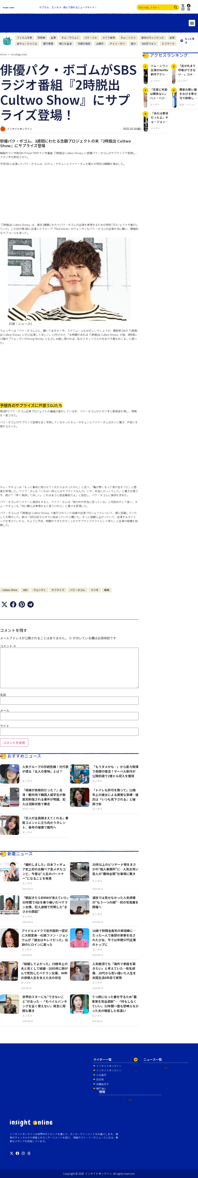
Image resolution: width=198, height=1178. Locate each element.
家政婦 (41, 37)
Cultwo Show (9, 590)
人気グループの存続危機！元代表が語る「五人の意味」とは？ (45, 769)
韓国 (106, 590)
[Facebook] (188, 5)
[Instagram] (183, 9)
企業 (53, 37)
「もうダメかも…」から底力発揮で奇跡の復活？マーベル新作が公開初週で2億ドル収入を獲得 (115, 771)
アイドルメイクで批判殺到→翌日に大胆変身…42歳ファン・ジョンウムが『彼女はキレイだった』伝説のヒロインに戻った (45, 937)
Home (3, 54)
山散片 (100, 43)
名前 (3, 694)
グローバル (28, 809)
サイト (4, 725)
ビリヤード (168, 43)
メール (4, 710)
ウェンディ (39, 590)
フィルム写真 (24, 37)
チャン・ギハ (117, 43)
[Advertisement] (69, 196)
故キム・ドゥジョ (27, 43)
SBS (25, 590)
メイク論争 (108, 37)
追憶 (172, 37)
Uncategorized (19, 54)
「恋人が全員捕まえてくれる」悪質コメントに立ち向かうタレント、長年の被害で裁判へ (45, 822)
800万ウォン (149, 43)
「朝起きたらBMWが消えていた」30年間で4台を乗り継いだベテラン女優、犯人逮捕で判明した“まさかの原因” (45, 904)
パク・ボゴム (77, 590)
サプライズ (58, 590)
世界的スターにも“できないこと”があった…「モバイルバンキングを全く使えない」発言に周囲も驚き (44, 1003)
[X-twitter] (183, 5)
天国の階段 (84, 43)
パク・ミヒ (90, 37)
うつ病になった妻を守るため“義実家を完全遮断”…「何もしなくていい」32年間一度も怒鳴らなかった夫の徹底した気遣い (115, 1003)
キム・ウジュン (70, 37)
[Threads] (188, 9)
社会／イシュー (187, 104)
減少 (133, 43)
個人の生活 (65, 43)
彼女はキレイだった (152, 37)
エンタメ (27, 781)
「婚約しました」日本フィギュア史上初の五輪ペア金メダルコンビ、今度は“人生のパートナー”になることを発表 (44, 871)
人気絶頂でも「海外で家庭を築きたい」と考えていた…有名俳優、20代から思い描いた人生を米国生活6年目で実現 (114, 970)
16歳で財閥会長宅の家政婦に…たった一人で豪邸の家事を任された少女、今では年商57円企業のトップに (114, 937)
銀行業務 (48, 43)
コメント (8, 645)
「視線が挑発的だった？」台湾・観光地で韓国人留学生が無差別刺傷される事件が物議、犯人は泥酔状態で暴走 (44, 797)
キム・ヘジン (128, 37)
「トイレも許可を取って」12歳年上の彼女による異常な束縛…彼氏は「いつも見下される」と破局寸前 (115, 797)
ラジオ (94, 590)
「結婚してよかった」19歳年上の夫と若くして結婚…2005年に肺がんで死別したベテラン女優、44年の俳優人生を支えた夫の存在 (44, 970)
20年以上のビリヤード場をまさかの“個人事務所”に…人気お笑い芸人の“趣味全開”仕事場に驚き (115, 869)
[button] (192, 23)
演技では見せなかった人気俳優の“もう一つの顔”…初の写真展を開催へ (115, 902)
